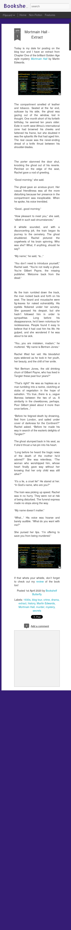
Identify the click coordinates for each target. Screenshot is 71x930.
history (31, 603)
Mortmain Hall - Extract (37, 34)
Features (50, 15)
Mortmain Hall (27, 607)
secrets (37, 610)
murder (40, 607)
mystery (50, 607)
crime (47, 599)
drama (55, 599)
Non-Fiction (35, 15)
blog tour (37, 599)
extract (22, 603)
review (40, 581)
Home (22, 15)
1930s (27, 599)
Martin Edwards (46, 603)
